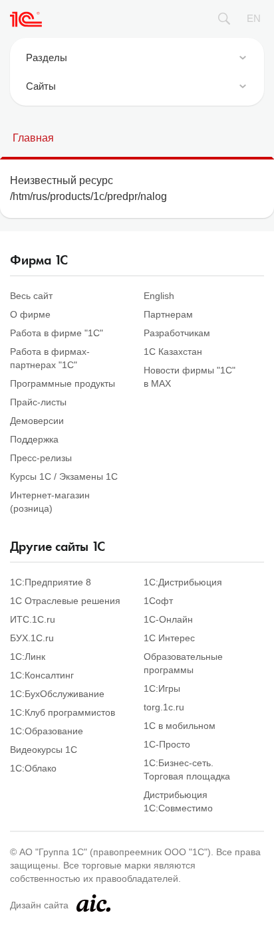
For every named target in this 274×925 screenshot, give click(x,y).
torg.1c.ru (164, 707)
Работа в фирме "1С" (56, 333)
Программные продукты (62, 383)
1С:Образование (46, 731)
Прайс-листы (38, 402)
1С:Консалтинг (42, 675)
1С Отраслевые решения (65, 600)
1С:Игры (162, 688)
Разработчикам (177, 333)
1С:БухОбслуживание (57, 693)
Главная (33, 138)
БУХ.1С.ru (32, 638)
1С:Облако (33, 768)
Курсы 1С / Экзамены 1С (64, 476)
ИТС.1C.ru (32, 619)
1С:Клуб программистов (62, 712)
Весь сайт (31, 295)
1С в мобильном (179, 725)
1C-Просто (167, 744)
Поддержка (34, 439)
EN (254, 18)
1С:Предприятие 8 (50, 582)
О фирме (30, 314)
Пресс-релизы (41, 458)
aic (93, 903)
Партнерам (168, 314)
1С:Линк (27, 656)
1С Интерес (169, 638)
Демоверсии (37, 420)
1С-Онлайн (168, 619)
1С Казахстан (173, 351)
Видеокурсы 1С (43, 749)
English (159, 295)
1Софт (158, 600)
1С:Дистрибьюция (183, 582)
